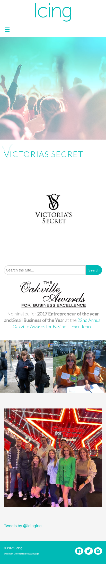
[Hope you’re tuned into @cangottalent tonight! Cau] (53, 457)
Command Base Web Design (26, 553)
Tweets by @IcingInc (22, 526)
